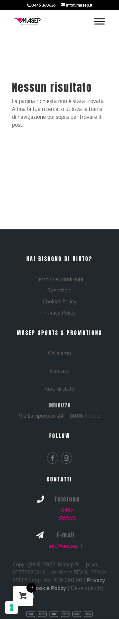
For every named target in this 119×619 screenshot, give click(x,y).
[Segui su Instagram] (66, 458)
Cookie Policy (49, 588)
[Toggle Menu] (99, 21)
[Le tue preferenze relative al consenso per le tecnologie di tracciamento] (11, 607)
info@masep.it (66, 546)
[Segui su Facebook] (52, 458)
